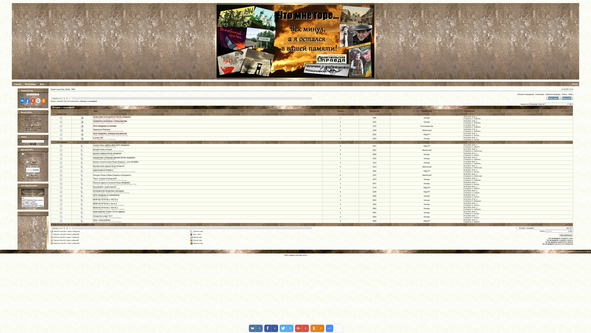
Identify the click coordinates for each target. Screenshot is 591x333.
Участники (539, 94)
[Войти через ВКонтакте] (22, 100)
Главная (17, 84)
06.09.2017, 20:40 (469, 174)
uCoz (305, 255)
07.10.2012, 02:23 (469, 216)
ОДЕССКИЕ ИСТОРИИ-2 (103, 170)
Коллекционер (427, 126)
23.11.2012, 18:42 (469, 211)
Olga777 (427, 134)
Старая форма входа (33, 106)
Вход (42, 84)
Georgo (427, 118)
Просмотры (374, 111)
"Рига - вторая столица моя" (105, 178)
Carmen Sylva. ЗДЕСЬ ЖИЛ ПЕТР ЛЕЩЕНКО (111, 145)
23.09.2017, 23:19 (469, 170)
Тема (95, 111)
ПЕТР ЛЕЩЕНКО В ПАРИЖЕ (104, 126)
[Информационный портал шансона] (32, 158)
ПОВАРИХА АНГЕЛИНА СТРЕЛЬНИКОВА (110, 121)
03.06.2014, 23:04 (469, 182)
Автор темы (427, 111)
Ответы (340, 111)
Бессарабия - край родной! (104, 187)
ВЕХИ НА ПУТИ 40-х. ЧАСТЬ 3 (105, 199)
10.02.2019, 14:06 (469, 121)
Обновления (469, 111)
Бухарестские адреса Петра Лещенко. (109, 166)
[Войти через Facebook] (27, 100)
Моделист (477, 201)
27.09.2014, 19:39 (469, 178)
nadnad (476, 192)
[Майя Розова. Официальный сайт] (33, 163)
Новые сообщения (526, 94)
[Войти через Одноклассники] (43, 100)
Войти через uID (33, 94)
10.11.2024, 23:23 (469, 145)
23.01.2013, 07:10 (469, 199)
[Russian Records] (33, 172)
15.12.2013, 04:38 (469, 191)
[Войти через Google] (38, 100)
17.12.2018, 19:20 (469, 125)
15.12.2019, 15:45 (469, 149)
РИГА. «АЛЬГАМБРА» (102, 220)
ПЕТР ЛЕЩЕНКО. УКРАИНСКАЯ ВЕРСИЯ (110, 134)
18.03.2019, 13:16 (469, 117)
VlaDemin (477, 118)
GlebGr (476, 155)
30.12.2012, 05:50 (469, 207)
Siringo (476, 135)
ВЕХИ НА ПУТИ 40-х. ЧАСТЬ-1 (105, 208)
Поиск (564, 94)
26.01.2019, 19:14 (469, 157)
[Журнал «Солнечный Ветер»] (33, 178)
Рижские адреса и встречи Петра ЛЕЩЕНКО (111, 183)
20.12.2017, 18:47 (469, 166)
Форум (53, 101)
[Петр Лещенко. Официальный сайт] (32, 194)
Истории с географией (89, 101)
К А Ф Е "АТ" (98, 138)
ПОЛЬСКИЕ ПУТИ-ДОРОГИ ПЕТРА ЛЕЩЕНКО (112, 117)
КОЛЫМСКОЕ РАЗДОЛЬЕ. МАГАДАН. (108, 191)
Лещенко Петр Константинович (68, 101)
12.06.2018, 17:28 (469, 129)
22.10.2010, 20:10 (469, 137)
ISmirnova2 (426, 130)
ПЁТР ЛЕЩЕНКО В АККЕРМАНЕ (106, 195)
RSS (73, 89)
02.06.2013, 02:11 (469, 195)
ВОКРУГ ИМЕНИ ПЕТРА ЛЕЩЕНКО (107, 153)
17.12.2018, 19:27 (469, 161)
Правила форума (553, 94)
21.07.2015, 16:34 (469, 133)
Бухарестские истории (102, 149)
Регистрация (30, 84)
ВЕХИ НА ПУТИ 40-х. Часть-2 (105, 203)
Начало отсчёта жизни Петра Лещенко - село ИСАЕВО (116, 162)
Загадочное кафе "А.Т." (103, 216)
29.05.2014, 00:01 (469, 186)
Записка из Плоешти (101, 129)
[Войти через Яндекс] (32, 100)
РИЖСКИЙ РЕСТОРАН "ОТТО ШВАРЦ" (109, 212)
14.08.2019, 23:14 (469, 153)
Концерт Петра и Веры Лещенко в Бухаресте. (112, 175)
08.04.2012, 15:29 (469, 220)
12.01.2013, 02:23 (469, 203)
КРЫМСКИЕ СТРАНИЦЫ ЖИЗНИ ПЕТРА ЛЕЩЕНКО (114, 158)
